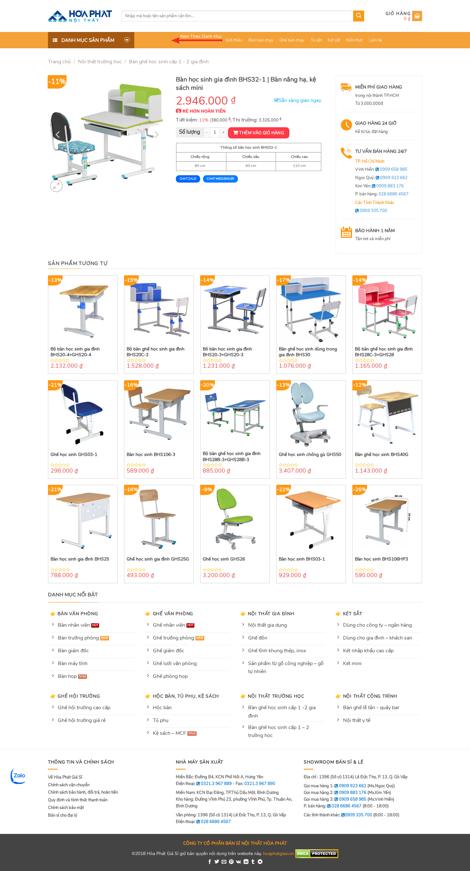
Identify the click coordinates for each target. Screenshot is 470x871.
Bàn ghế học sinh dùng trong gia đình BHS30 (308, 352)
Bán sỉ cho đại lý (62, 815)
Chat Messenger (220, 179)
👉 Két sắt (348, 613)
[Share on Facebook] (210, 862)
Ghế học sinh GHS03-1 (74, 455)
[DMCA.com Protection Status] (316, 853)
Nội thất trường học (100, 61)
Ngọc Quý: (381, 178)
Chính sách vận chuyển (69, 785)
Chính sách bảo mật (66, 808)
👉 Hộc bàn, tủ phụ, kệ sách (182, 696)
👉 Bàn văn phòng (74, 613)
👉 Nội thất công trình (366, 696)
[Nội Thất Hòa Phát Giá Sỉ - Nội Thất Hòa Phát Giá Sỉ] (80, 16)
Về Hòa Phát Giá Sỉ (65, 777)
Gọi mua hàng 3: (335, 799)
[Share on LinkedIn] (246, 862)
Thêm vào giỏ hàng (261, 133)
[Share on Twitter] (217, 862)
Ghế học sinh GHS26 (224, 559)
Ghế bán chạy (291, 40)
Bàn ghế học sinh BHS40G (381, 455)
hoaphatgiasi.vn (278, 853)
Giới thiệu (233, 40)
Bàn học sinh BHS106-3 (151, 455)
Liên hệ (375, 40)
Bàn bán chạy (260, 40)
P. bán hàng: (382, 194)
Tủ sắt (316, 40)
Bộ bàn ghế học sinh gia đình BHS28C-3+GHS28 (384, 352)
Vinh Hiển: (381, 169)
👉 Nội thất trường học (272, 696)
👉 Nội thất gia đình (267, 613)
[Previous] (58, 134)
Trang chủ (59, 61)
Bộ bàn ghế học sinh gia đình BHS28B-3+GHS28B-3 (232, 456)
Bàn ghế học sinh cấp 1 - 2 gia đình (169, 61)
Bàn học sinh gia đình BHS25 (80, 559)
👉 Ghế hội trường (75, 696)
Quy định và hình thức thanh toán (77, 800)
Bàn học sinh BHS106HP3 (381, 559)
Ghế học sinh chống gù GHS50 (310, 455)
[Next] (155, 134)
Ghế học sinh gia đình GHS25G (158, 559)
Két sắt (334, 40)
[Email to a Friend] (224, 862)
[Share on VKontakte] (238, 862)
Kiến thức (354, 40)
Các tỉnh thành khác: (338, 815)
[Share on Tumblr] (253, 862)
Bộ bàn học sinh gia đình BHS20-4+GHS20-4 (75, 352)
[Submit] (358, 16)
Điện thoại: (203, 822)
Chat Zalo (188, 179)
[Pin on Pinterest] (231, 862)
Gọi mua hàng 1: (335, 786)
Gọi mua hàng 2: (335, 793)
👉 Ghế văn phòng (169, 613)
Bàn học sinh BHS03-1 (302, 559)
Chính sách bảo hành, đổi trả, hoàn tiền (83, 792)
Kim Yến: (379, 186)
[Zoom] (56, 186)
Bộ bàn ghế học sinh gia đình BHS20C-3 (155, 352)
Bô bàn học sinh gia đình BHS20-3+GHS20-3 (227, 352)
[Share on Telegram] (260, 862)
